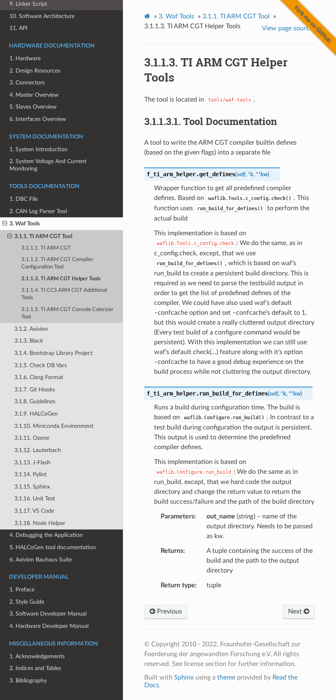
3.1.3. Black (28, 341)
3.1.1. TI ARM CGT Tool (43, 236)
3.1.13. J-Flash (32, 462)
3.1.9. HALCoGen (36, 414)
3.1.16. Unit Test (34, 498)
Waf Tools (176, 16)
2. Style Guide (26, 602)
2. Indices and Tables (35, 668)
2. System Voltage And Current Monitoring (47, 165)
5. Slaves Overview (33, 107)
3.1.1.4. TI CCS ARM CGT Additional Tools (64, 294)
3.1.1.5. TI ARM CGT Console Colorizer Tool (67, 313)
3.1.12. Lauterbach (37, 450)
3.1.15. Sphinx (32, 487)
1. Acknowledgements (37, 656)
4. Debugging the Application (46, 535)
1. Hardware (25, 58)
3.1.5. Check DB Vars (40, 365)
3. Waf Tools (24, 223)
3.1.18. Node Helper (39, 523)
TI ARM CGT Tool (236, 16)
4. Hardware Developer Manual (49, 626)
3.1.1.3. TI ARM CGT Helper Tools (61, 279)
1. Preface (21, 589)
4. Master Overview (34, 95)
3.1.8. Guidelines (34, 401)
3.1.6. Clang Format (38, 377)
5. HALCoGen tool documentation (52, 547)
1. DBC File (23, 199)
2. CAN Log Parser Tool (38, 211)
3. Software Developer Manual (47, 614)
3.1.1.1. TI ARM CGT (46, 248)
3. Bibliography (28, 680)
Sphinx (184, 677)
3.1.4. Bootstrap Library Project (53, 353)
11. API (18, 28)
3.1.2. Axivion (31, 329)
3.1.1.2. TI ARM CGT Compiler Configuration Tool (57, 263)
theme (226, 677)
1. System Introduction (38, 149)
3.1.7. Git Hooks (34, 389)
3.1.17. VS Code (34, 511)
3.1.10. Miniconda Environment (53, 426)
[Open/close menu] (4, 223)
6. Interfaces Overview (37, 119)
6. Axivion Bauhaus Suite (40, 560)
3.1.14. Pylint (30, 474)
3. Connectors (27, 83)
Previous (168, 611)
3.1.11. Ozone (31, 438)
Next (296, 611)
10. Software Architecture (42, 16)
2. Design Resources (34, 71)
